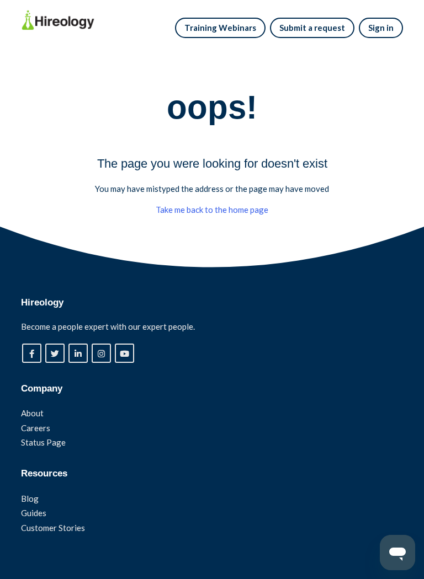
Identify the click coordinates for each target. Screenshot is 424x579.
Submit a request (312, 28)
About (32, 413)
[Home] (57, 19)
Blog (30, 498)
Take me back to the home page (212, 210)
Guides (33, 513)
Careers (35, 428)
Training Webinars (220, 28)
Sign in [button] (381, 28)
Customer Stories (53, 528)
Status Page (43, 442)
